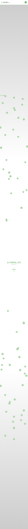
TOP (5, 2)
